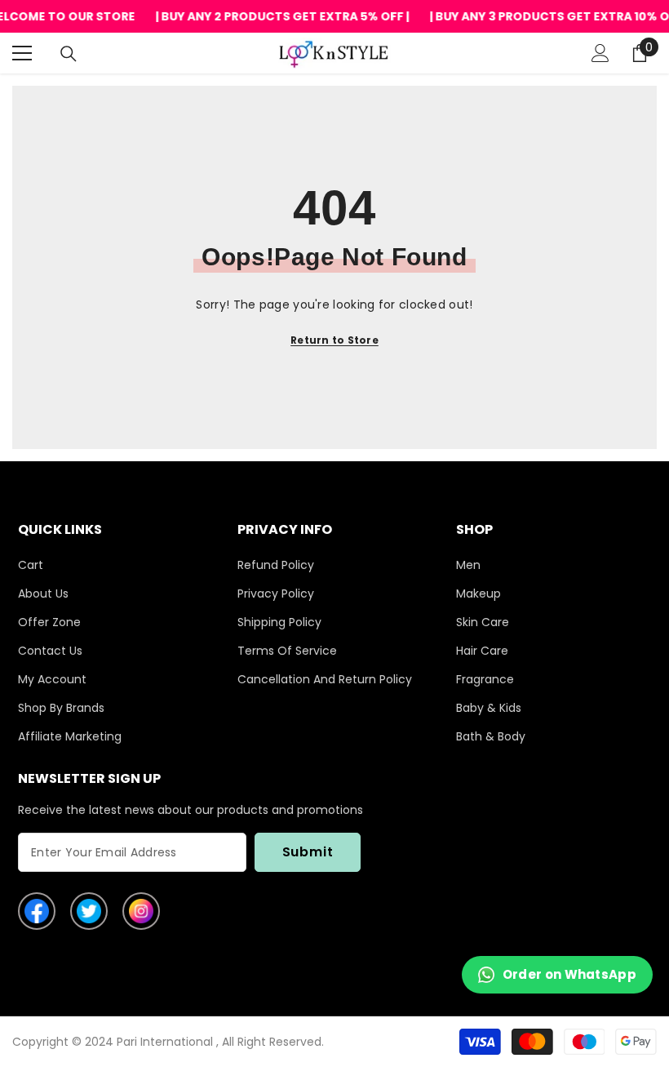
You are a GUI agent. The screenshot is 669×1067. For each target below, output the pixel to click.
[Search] (68, 54)
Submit (308, 851)
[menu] (22, 53)
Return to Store (334, 340)
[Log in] (600, 53)
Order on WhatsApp (569, 974)
